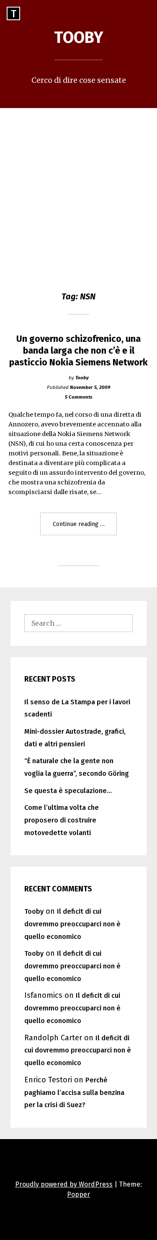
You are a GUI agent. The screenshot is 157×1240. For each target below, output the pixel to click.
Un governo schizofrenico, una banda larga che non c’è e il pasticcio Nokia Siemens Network (78, 350)
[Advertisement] (78, 191)
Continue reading (85, 527)
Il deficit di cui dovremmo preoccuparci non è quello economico (72, 924)
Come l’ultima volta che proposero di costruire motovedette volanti (61, 820)
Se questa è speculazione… (68, 791)
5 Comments (78, 397)
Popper (78, 1194)
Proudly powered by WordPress (64, 1184)
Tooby (78, 37)
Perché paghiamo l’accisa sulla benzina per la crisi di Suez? (74, 1092)
